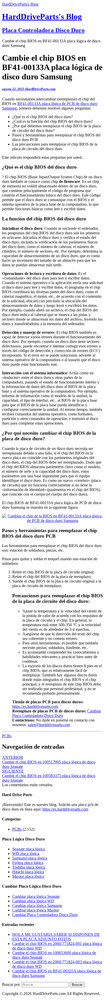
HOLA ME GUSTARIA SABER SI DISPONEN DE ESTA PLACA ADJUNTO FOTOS (56, 936)
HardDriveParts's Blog (20, 4)
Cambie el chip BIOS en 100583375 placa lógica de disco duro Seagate (48, 775)
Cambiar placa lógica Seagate (36, 896)
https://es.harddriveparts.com (35, 706)
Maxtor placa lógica (28, 876)
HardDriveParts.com (40, 89)
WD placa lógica (25, 853)
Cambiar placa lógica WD (33, 901)
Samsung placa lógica (29, 858)
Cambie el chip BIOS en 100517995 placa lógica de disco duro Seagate (48, 762)
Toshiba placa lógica (28, 867)
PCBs (6, 736)
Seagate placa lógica (28, 849)
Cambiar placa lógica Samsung (37, 905)
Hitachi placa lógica (28, 872)
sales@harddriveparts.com (49, 725)
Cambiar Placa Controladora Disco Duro (56, 713)
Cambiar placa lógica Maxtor (35, 910)
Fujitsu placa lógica (27, 863)
